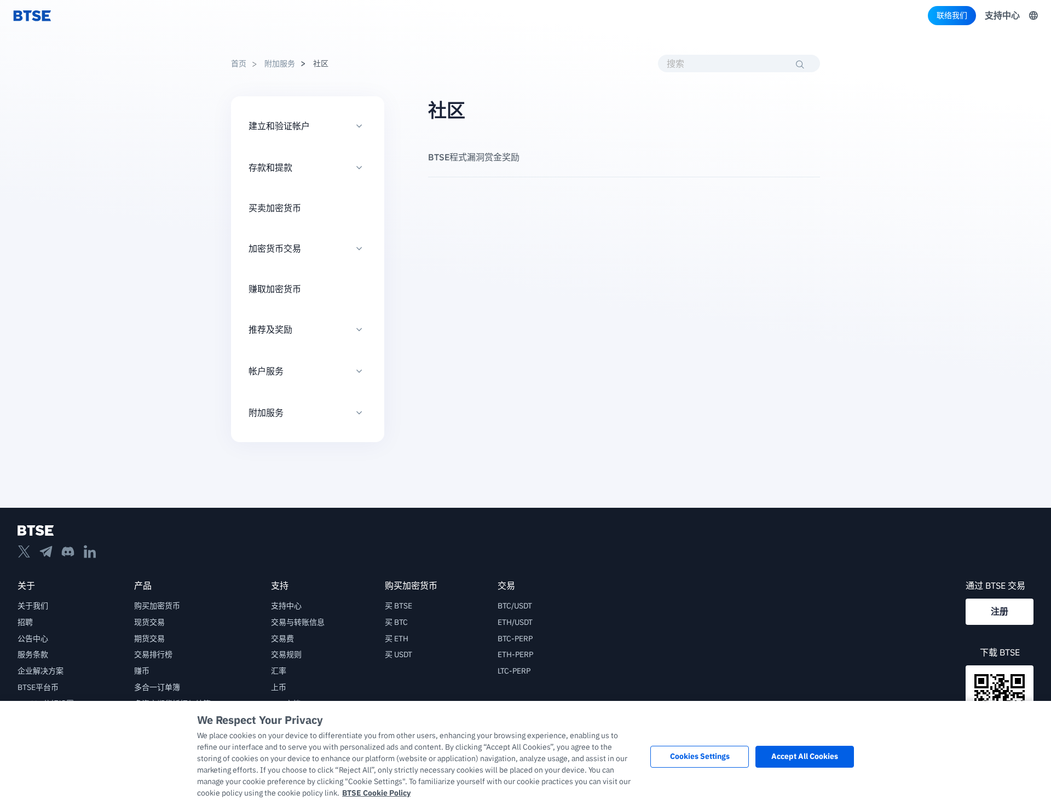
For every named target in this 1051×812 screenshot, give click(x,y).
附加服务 (279, 63)
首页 (238, 63)
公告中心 (33, 638)
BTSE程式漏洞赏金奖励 (473, 157)
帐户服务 (266, 371)
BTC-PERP (515, 638)
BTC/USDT (515, 606)
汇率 (278, 671)
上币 (278, 687)
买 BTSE (398, 606)
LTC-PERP (514, 671)
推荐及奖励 (270, 329)
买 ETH (396, 638)
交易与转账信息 (298, 622)
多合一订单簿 (157, 687)
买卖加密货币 (275, 207)
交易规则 (286, 654)
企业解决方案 (40, 671)
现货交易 (149, 622)
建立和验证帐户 (279, 125)
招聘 (25, 622)
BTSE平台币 (38, 687)
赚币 (141, 671)
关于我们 (33, 606)
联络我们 (952, 15)
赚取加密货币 (275, 288)
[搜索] (800, 64)
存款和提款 (270, 167)
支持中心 (1002, 15)
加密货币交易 (275, 248)
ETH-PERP (515, 654)
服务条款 (33, 654)
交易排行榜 (153, 654)
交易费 (282, 638)
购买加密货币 (157, 606)
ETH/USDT (515, 622)
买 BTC (396, 622)
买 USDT (398, 654)
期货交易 (149, 638)
